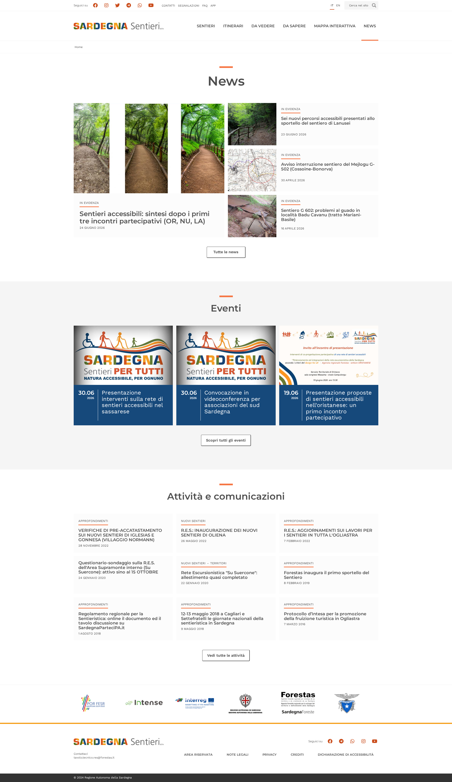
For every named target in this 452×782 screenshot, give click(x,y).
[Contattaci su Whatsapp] (140, 5)
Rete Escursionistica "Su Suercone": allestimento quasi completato (219, 575)
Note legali (237, 754)
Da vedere (263, 26)
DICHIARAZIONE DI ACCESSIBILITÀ (346, 754)
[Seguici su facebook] (95, 5)
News (370, 26)
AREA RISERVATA (198, 754)
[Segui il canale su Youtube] (151, 5)
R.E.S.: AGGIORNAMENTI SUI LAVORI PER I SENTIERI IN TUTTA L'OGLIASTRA (328, 533)
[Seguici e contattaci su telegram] (128, 5)
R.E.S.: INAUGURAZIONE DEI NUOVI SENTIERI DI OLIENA (219, 533)
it (332, 5)
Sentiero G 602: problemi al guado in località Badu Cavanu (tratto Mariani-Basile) (321, 215)
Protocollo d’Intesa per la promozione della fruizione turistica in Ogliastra (325, 616)
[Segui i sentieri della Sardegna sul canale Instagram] (106, 5)
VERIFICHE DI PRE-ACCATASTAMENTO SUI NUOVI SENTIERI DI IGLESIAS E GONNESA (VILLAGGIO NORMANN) (120, 535)
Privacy (269, 754)
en (338, 5)
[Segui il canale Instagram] (363, 741)
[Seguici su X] (117, 5)
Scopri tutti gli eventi (226, 440)
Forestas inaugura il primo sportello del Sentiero (326, 575)
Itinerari (233, 26)
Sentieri (206, 26)
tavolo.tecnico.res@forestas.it (94, 757)
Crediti (297, 754)
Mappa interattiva (334, 26)
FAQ (205, 5)
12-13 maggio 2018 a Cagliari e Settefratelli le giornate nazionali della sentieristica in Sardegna (222, 618)
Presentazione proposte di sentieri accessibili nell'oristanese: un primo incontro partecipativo (339, 405)
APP (213, 5)
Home (79, 47)
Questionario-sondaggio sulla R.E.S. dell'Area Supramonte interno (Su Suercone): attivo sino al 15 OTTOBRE (118, 568)
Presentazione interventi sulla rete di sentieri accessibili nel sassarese (132, 402)
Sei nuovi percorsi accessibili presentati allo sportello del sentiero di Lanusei (328, 121)
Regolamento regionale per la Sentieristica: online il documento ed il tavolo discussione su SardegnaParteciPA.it (119, 620)
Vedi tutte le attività (226, 655)
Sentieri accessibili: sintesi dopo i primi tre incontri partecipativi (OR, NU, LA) (145, 217)
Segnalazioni (188, 5)
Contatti (168, 5)
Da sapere (294, 26)
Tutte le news (225, 252)
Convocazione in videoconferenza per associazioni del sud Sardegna (232, 402)
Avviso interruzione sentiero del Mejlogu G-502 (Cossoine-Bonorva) (328, 167)
